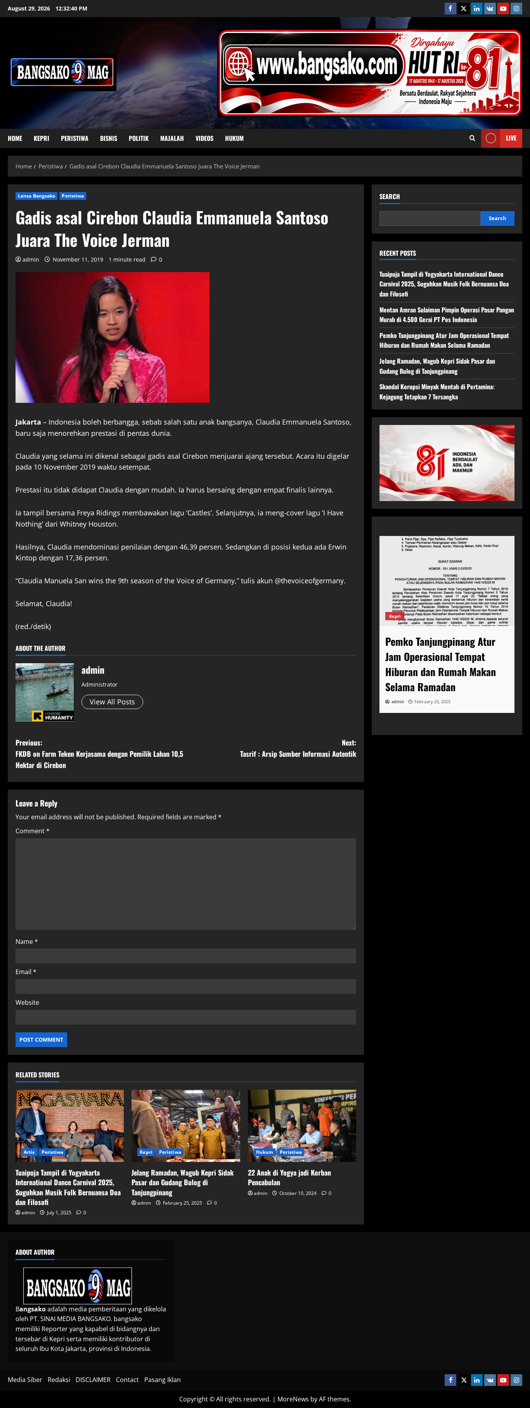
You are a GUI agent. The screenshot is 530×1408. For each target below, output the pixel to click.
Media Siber (25, 1379)
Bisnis (108, 138)
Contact (127, 1379)
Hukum (234, 138)
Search (389, 196)
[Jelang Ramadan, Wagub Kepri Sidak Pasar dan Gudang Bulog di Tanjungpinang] (186, 1126)
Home (15, 138)
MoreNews (293, 1399)
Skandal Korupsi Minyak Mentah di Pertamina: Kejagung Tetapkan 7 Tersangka (436, 391)
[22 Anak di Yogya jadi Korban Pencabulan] (302, 1126)
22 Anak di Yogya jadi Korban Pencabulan (289, 1177)
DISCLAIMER (93, 1379)
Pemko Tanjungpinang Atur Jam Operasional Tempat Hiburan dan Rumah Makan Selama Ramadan (444, 340)
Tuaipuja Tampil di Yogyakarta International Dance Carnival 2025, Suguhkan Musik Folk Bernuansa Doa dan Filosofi (68, 1187)
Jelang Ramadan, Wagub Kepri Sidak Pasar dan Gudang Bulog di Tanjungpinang (183, 1182)
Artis (29, 1152)
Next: (298, 748)
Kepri (41, 138)
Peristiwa (74, 138)
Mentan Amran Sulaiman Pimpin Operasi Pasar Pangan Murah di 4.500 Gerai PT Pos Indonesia (446, 314)
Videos (204, 138)
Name (27, 941)
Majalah (172, 138)
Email (26, 972)
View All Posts (112, 701)
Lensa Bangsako (36, 195)
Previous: (99, 753)
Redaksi (59, 1379)
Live (511, 137)
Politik (139, 138)
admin (31, 259)
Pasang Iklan (162, 1379)
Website (27, 1002)
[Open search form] (472, 138)
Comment (33, 831)
